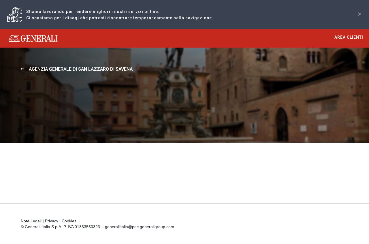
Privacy (51, 221)
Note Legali (31, 221)
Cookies (69, 221)
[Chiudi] (359, 14)
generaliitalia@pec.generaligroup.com (139, 226)
